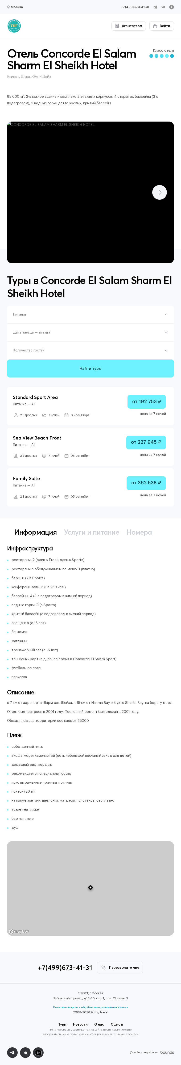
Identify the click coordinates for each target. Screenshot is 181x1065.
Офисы (117, 1024)
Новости (80, 1024)
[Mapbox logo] (18, 931)
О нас (99, 1024)
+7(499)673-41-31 (135, 6)
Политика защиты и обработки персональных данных (90, 1007)
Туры (62, 1024)
